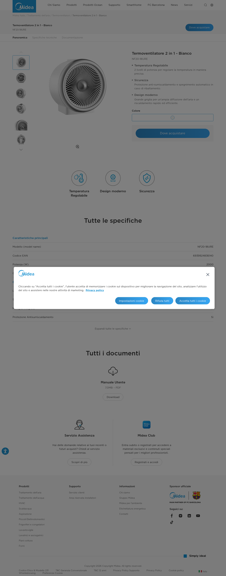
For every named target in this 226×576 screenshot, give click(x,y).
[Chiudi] (207, 274)
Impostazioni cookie (131, 300)
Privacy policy (95, 290)
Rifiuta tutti (162, 300)
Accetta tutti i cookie (192, 300)
